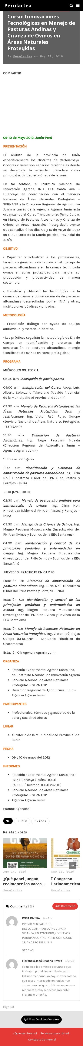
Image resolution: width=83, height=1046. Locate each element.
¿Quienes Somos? (25, 1033)
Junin (22, 821)
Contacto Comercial (42, 1039)
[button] (77, 5)
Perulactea (17, 5)
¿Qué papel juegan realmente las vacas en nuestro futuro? (22, 881)
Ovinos (40, 821)
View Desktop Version (44, 1019)
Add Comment (65, 906)
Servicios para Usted (54, 1033)
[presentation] (72, 865)
